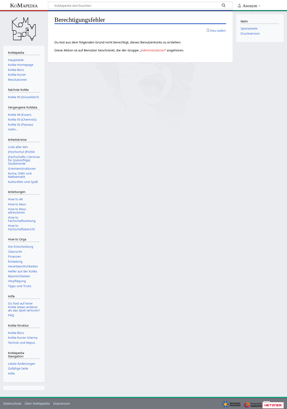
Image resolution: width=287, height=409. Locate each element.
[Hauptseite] (24, 27)
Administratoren (153, 50)
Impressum (61, 403)
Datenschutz (12, 403)
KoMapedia (24, 5)
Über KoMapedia (37, 403)
